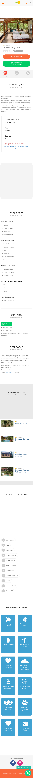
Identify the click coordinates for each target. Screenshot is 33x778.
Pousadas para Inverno (25, 624)
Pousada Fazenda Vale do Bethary (22, 470)
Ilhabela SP (9, 591)
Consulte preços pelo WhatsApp (17, 63)
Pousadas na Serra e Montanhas (24, 667)
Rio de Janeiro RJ (11, 555)
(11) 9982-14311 (7, 324)
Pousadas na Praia (24, 645)
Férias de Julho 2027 (12, 575)
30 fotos (17, 76)
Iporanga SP (8, 45)
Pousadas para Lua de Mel (8, 729)
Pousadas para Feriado (8, 624)
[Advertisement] (16, 12)
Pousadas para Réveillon (25, 687)
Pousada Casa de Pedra (22, 439)
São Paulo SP (10, 540)
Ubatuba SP (9, 550)
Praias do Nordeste (8, 666)
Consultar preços (17, 56)
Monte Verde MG (11, 586)
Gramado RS (10, 570)
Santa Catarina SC (11, 565)
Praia (7, 545)
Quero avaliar (18, 50)
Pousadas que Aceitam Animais (25, 709)
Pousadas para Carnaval (8, 708)
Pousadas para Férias (25, 729)
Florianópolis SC (11, 560)
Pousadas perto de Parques (8, 687)
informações (5, 76)
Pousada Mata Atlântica (21, 454)
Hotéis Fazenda (8, 644)
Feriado (8, 580)
